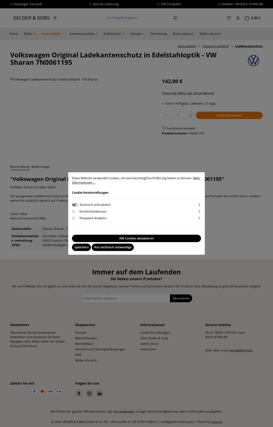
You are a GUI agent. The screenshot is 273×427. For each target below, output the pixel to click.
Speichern (81, 247)
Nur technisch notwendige (112, 247)
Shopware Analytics (93, 218)
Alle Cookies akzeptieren (136, 238)
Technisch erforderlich (95, 205)
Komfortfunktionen (92, 212)
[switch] (75, 211)
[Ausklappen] (199, 204)
